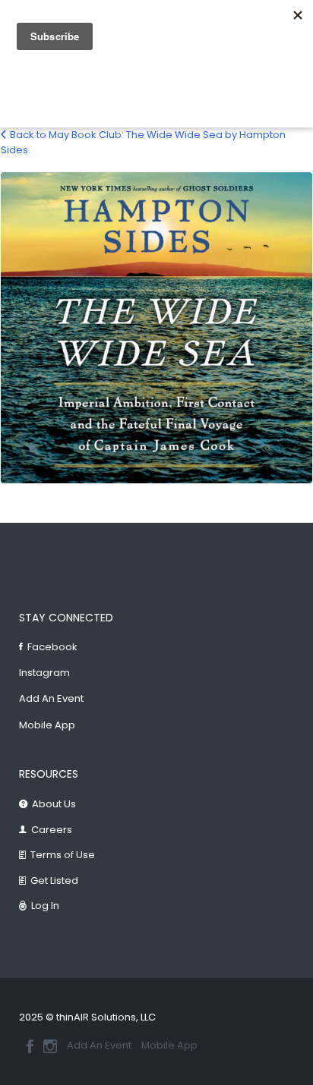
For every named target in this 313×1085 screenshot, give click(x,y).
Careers (51, 829)
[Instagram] (50, 1046)
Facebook (52, 647)
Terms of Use (62, 855)
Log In (45, 905)
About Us (54, 804)
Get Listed (54, 880)
